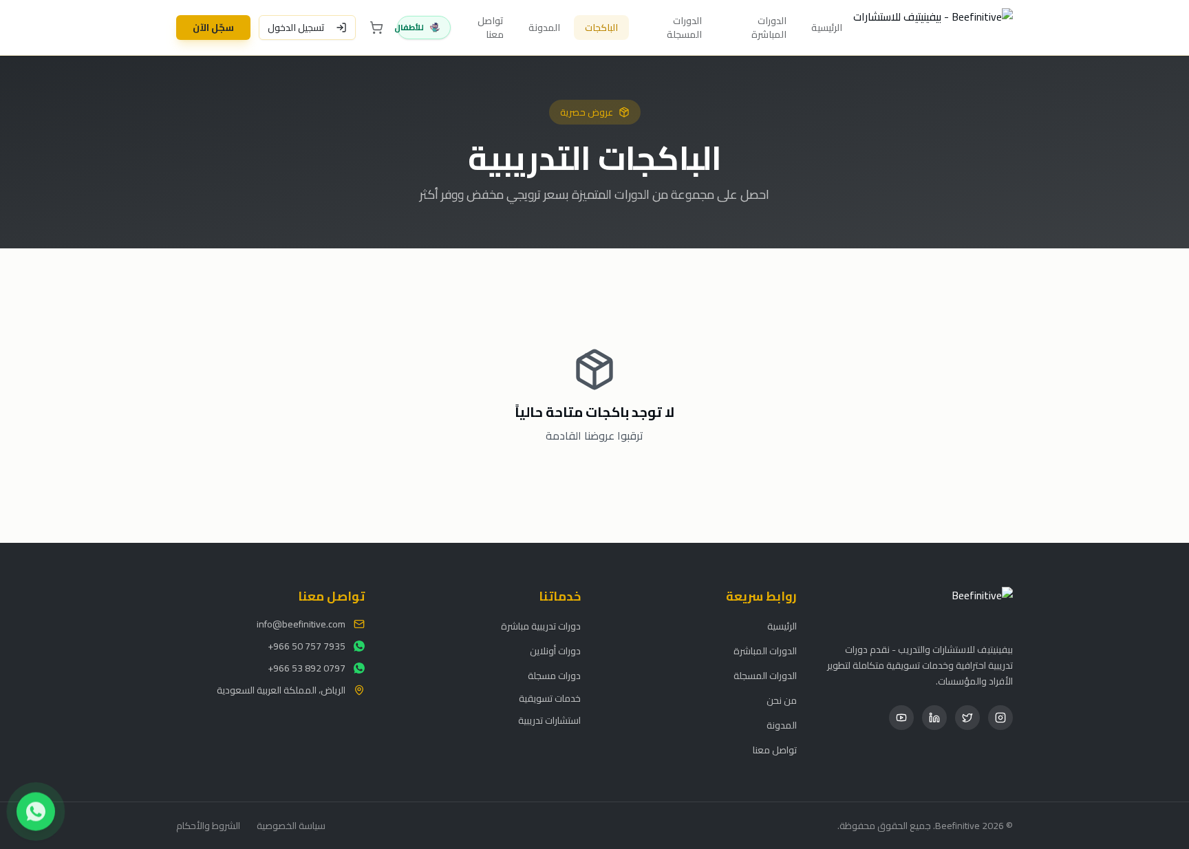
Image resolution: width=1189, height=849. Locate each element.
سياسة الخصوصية (291, 825)
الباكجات (601, 27)
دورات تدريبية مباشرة (541, 626)
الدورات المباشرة (768, 27)
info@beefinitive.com (301, 624)
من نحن (782, 700)
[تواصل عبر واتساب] (36, 812)
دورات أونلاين (555, 651)
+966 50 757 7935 (306, 646)
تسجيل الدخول (296, 27)
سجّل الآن (213, 27)
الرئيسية (826, 27)
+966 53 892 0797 (306, 668)
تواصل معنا (491, 27)
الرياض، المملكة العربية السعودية (281, 690)
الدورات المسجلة (684, 27)
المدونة (544, 27)
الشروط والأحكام (208, 825)
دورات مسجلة (554, 676)
